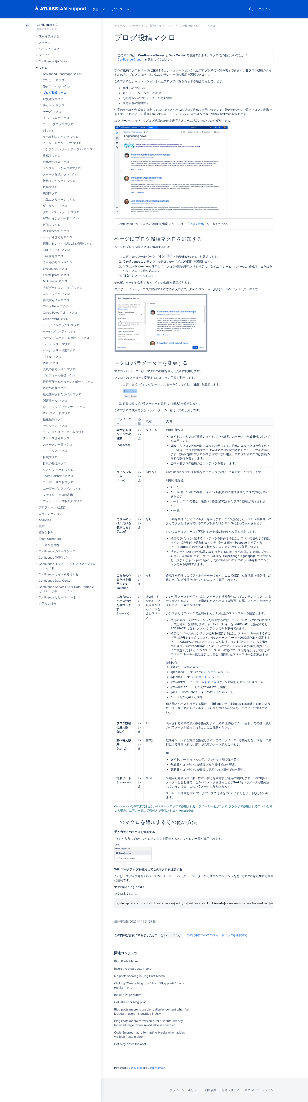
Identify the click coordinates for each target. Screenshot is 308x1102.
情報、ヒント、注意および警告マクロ (68, 243)
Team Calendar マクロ (58, 476)
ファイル (44, 55)
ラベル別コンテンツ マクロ (61, 136)
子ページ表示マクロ (56, 118)
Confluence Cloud (130, 59)
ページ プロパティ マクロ (60, 331)
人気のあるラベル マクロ (59, 369)
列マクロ (49, 130)
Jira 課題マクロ (53, 256)
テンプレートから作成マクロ (62, 168)
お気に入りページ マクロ (59, 199)
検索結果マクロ (53, 419)
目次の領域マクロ (54, 463)
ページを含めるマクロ (57, 237)
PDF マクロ (50, 363)
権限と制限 (46, 532)
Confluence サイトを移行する (58, 574)
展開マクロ (50, 193)
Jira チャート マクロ (56, 249)
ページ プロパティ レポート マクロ (66, 337)
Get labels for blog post (130, 1002)
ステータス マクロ (55, 450)
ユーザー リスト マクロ (58, 482)
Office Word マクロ (56, 319)
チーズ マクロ (52, 111)
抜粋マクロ (50, 187)
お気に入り (212, 682)
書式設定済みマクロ (56, 300)
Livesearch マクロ (55, 268)
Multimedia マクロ (55, 281)
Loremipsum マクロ (56, 275)
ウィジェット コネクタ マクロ (63, 501)
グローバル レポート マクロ (61, 212)
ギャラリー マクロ (55, 206)
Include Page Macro (127, 994)
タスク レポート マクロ (58, 469)
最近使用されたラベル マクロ (62, 394)
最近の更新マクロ (54, 388)
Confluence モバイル (53, 61)
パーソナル (209, 672)
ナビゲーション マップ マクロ (63, 287)
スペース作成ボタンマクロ (60, 174)
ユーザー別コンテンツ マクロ (62, 143)
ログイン (264, 9)
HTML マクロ (52, 224)
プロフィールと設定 (52, 507)
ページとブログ (49, 48)
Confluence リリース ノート (57, 597)
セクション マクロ (55, 425)
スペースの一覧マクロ (57, 444)
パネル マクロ (52, 356)
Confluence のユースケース (57, 551)
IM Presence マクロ (56, 231)
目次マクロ (50, 457)
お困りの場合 (47, 603)
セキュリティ (230, 1090)
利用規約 (211, 1090)
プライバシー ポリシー (184, 1090)
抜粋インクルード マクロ (59, 180)
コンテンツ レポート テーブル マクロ (67, 149)
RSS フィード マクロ (57, 413)
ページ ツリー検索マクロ (59, 350)
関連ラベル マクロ (55, 400)
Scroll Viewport (156, 1067)
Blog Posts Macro (126, 961)
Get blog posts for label (130, 1044)
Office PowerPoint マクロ (60, 312)
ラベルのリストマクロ (57, 262)
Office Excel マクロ (56, 306)
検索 (251, 9)
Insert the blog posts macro (132, 968)
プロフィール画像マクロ (59, 375)
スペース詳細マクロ (56, 438)
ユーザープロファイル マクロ (62, 488)
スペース (44, 42)
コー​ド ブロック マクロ (58, 124)
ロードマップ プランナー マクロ (64, 407)
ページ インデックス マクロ (61, 325)
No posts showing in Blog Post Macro (139, 976)
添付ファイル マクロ (56, 86)
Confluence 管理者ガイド (55, 557)
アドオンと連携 (49, 545)
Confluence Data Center (55, 580)
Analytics (45, 520)
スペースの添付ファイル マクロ (64, 432)
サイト (202, 677)
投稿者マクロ (52, 155)
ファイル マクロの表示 (58, 494)
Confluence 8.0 (47, 24)
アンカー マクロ (53, 80)
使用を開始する (49, 36)
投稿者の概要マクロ (56, 162)
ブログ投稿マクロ (54, 92)
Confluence (135, 1067)
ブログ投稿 (196, 224)
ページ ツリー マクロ (57, 344)
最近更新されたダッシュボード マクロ (68, 381)
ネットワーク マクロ (56, 293)
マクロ (43, 67)
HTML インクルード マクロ (61, 218)
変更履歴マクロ (53, 99)
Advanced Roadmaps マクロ (62, 74)
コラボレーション (50, 513)
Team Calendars (50, 538)
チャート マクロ (53, 105)
